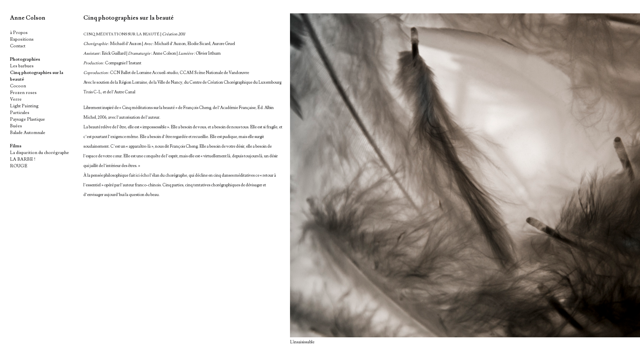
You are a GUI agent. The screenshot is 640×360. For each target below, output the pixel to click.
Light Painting (24, 106)
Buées (16, 126)
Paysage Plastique (27, 119)
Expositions (22, 39)
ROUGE (18, 166)
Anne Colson (27, 18)
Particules (19, 113)
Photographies (25, 59)
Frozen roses (23, 93)
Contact (17, 46)
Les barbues (22, 66)
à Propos (19, 33)
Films (15, 146)
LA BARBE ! (22, 159)
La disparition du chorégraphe (39, 153)
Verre (16, 99)
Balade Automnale (27, 133)
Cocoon (18, 86)
